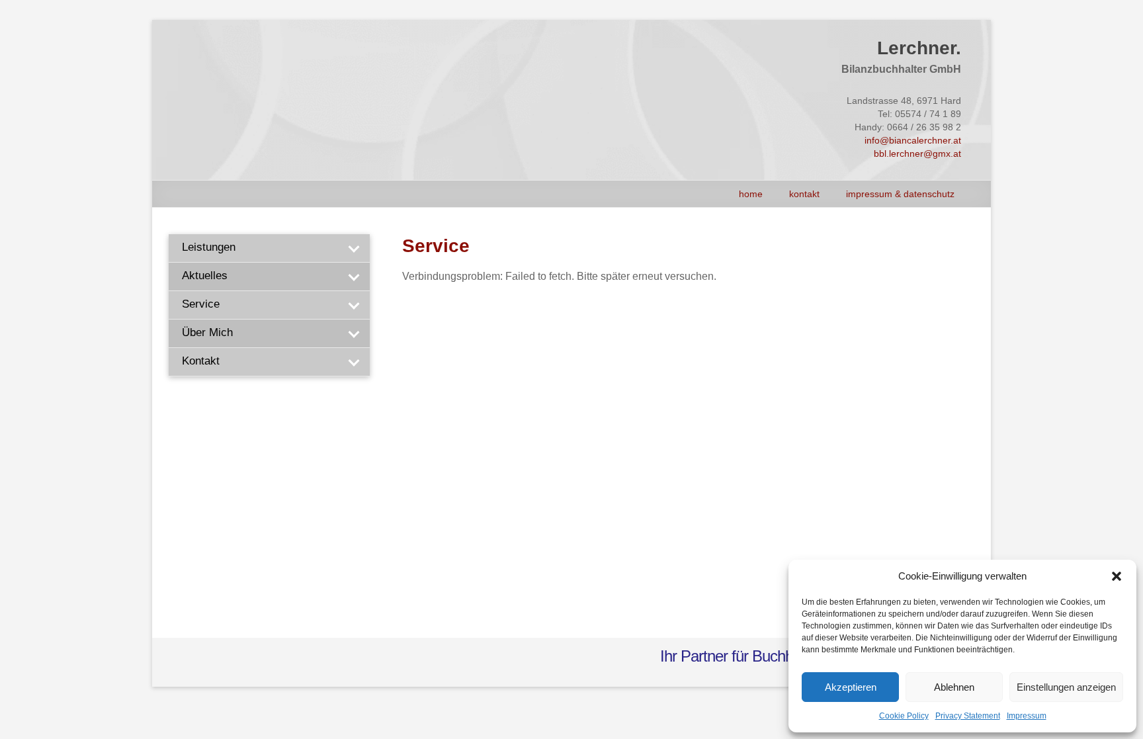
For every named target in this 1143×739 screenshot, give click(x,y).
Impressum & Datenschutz (900, 194)
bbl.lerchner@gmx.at (917, 153)
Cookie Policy (904, 715)
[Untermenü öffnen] (353, 248)
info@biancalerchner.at (913, 140)
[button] (1116, 576)
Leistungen (208, 247)
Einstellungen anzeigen (1066, 687)
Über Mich (207, 332)
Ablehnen (954, 687)
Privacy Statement (967, 715)
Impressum (1026, 715)
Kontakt (804, 194)
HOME (751, 194)
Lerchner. (919, 48)
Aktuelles (205, 275)
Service (201, 304)
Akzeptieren (850, 687)
